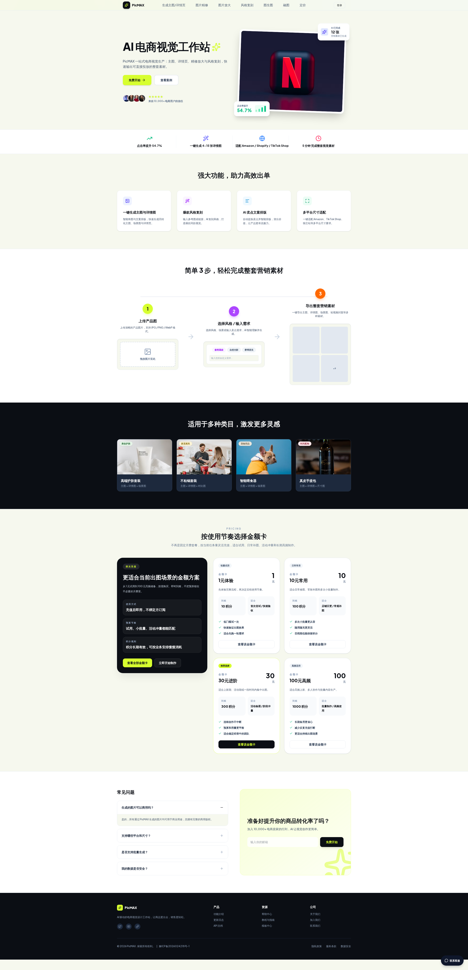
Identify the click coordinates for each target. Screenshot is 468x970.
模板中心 (267, 925)
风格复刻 (247, 5)
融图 (286, 5)
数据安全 (346, 946)
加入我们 (315, 919)
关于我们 (315, 914)
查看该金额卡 (246, 644)
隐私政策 (317, 946)
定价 (303, 5)
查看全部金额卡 (137, 663)
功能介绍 (219, 914)
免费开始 (134, 80)
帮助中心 (267, 914)
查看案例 (166, 80)
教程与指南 (268, 919)
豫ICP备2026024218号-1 (174, 946)
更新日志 (219, 919)
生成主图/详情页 (173, 5)
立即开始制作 (167, 663)
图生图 (268, 5)
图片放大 (224, 5)
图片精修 (202, 5)
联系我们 (315, 925)
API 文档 (218, 925)
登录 (339, 5)
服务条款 (331, 946)
